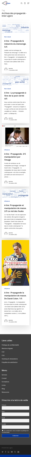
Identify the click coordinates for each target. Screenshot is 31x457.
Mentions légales (7, 348)
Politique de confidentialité (10, 345)
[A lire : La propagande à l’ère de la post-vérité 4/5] (15, 99)
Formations (5, 382)
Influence (7, 150)
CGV (3, 352)
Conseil (4, 378)
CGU (3, 355)
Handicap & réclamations (10, 359)
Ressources (5, 392)
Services (4, 375)
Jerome (11, 68)
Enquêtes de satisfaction (9, 362)
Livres (4, 385)
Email (3, 418)
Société (4, 424)
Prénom (4, 405)
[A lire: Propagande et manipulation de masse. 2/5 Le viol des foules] (15, 213)
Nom (3, 411)
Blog (3, 389)
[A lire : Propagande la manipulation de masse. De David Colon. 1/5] (15, 282)
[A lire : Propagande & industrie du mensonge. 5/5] (15, 49)
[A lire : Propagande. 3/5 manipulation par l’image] (15, 155)
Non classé (7, 37)
